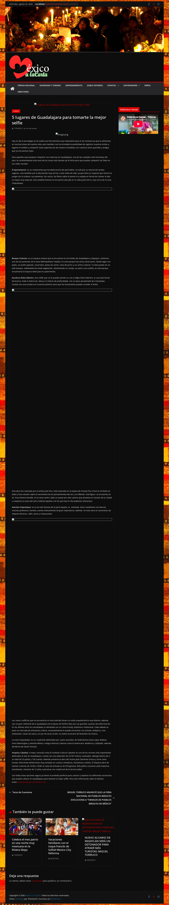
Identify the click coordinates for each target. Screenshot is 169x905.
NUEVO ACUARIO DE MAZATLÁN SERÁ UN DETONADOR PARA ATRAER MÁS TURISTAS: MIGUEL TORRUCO (97, 846)
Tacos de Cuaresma (22, 792)
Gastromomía (130, 85)
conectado (37, 880)
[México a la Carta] (84, 8)
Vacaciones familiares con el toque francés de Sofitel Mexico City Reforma (59, 846)
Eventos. (111, 85)
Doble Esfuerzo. (95, 85)
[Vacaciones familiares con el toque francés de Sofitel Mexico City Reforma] (62, 819)
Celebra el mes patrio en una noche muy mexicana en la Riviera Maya (25, 845)
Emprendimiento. (74, 85)
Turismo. (16, 111)
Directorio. (23, 91)
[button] (117, 85)
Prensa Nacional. (26, 85)
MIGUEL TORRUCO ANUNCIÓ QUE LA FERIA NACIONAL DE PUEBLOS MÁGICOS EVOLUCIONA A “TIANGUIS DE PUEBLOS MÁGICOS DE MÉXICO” (89, 798)
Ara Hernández (31, 128)
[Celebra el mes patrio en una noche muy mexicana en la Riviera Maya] (25, 819)
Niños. (147, 85)
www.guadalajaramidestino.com (32, 782)
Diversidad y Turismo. (50, 85)
